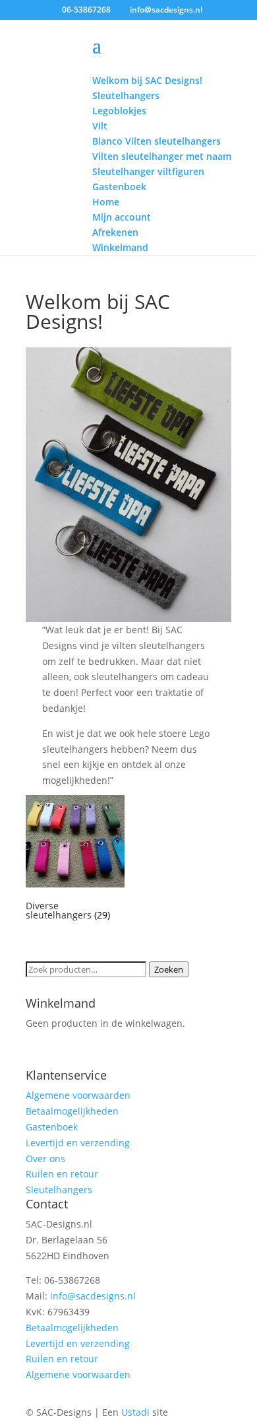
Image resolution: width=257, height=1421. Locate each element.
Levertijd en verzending (78, 1142)
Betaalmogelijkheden (72, 1111)
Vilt (99, 126)
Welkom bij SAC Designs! (147, 80)
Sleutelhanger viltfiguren (148, 171)
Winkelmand (120, 247)
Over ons (45, 1158)
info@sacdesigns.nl (93, 1296)
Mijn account (121, 217)
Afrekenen (115, 232)
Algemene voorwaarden (78, 1095)
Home (105, 201)
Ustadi (135, 1412)
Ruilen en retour (62, 1173)
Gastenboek (119, 186)
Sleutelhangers (125, 95)
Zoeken (168, 969)
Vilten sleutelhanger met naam (161, 156)
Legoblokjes (119, 110)
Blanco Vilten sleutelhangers (156, 141)
